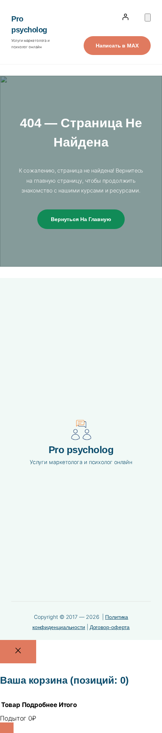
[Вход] (125, 17)
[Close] (18, 651)
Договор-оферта (110, 627)
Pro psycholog (81, 449)
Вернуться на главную (81, 219)
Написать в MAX (117, 46)
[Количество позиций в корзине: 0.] (148, 17)
